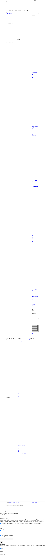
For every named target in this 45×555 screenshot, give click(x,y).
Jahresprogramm (33, 295)
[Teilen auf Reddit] (7, 31)
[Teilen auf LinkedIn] (7, 28)
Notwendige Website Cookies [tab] (3, 514)
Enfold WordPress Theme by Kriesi (17, 502)
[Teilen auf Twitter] (7, 26)
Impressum (30, 339)
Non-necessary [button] (1, 551)
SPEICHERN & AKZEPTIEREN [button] (3, 554)
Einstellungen (21, 505)
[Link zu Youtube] (37, 0)
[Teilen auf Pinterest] (7, 27)
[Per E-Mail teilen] (7, 32)
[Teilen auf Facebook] (7, 25)
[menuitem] (8, 5)
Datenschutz (30, 340)
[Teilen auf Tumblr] (7, 29)
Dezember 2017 (33, 304)
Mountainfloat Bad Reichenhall (11, 502)
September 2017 (33, 305)
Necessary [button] (1, 547)
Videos (32, 298)
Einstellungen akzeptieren (9, 505)
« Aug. (32, 333)
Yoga (32, 299)
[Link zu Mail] (36, 0)
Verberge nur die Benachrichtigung (16, 505)
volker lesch (14, 11)
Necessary (2, 548)
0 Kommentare (10, 11)
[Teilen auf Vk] (7, 30)
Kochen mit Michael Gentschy (35, 296)
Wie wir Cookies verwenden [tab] (3, 509)
